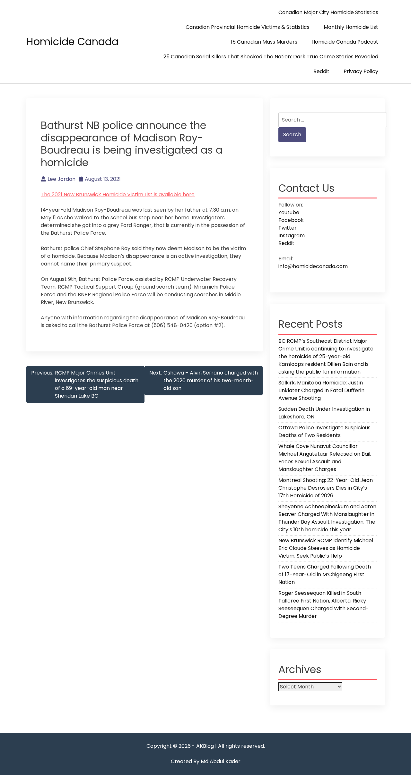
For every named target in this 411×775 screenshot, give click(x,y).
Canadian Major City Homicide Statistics (328, 12)
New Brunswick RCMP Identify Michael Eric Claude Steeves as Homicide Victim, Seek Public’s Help (325, 548)
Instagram (291, 235)
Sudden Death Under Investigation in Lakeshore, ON (324, 412)
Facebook (291, 220)
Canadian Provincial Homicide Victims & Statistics (248, 27)
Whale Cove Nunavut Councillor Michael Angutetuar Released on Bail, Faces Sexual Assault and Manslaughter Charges (324, 457)
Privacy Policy (361, 71)
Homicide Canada (72, 41)
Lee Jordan (61, 179)
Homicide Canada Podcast (344, 42)
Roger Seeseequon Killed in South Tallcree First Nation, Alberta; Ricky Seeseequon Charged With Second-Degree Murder (323, 604)
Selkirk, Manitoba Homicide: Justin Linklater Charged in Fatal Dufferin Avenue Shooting (321, 390)
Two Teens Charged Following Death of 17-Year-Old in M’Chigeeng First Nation (324, 574)
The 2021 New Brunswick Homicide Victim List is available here (118, 194)
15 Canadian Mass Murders (264, 42)
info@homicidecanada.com (313, 266)
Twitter (287, 228)
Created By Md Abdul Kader (205, 761)
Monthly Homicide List (351, 27)
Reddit (321, 71)
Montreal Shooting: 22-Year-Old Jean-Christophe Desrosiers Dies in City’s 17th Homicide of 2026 (327, 487)
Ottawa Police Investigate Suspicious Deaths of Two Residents (324, 431)
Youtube (288, 212)
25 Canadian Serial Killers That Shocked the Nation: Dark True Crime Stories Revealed (270, 56)
